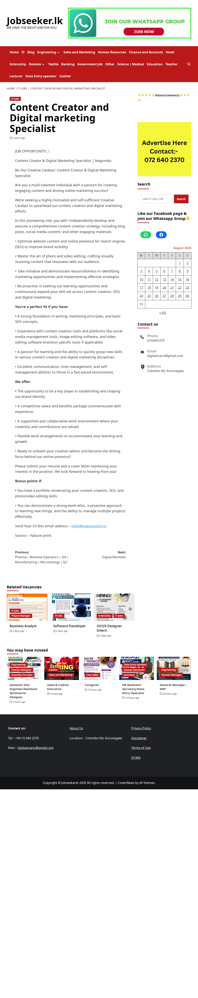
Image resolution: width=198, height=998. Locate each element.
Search (143, 184)
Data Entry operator (41, 76)
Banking (67, 64)
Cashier (65, 76)
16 (187, 279)
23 (187, 287)
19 (156, 287)
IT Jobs (15, 98)
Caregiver (92, 685)
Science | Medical (130, 64)
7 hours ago (19, 702)
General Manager (171, 674)
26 (156, 296)
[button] (189, 64)
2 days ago (18, 631)
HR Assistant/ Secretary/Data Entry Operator (133, 689)
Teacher (172, 64)
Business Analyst (23, 626)
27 (164, 296)
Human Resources (112, 52)
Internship (18, 64)
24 (141, 296)
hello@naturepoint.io (89, 526)
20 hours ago (170, 693)
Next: (114, 554)
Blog (30, 52)
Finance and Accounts (146, 52)
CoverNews (126, 783)
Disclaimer (139, 738)
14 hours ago (95, 689)
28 (172, 296)
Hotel (170, 52)
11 (149, 279)
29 (179, 296)
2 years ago (19, 138)
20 (164, 287)
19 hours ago (132, 697)
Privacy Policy (141, 728)
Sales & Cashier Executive (58, 687)
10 (141, 279)
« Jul (162, 313)
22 (179, 287)
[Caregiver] (99, 668)
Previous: (42, 557)
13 (164, 279)
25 (149, 296)
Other (109, 64)
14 (172, 279)
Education (155, 64)
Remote (35, 64)
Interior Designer (21, 669)
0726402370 (156, 340)
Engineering (46, 52)
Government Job (89, 64)
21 (172, 287)
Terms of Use (141, 748)
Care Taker (92, 674)
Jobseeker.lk (35, 20)
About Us (76, 728)
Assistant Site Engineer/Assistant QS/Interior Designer (23, 691)
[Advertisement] (99, 816)
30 (187, 296)
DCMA (135, 758)
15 (179, 279)
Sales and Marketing (79, 52)
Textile (53, 64)
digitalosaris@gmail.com (165, 356)
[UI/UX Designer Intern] (114, 607)
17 (141, 287)
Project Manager (20, 615)
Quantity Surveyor (22, 674)
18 (149, 287)
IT (23, 52)
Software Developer (69, 626)
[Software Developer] (70, 607)
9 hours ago (56, 693)
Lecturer (16, 76)
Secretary (129, 674)
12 (156, 279)
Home (14, 52)
